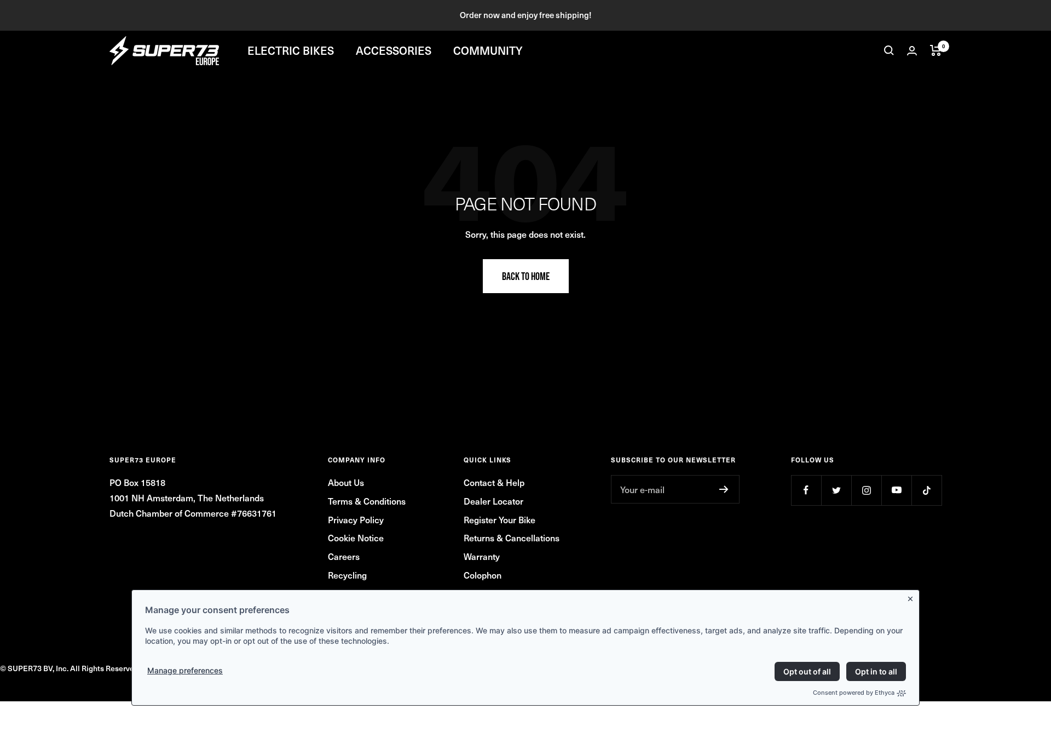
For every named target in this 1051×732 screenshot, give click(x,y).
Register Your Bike (499, 519)
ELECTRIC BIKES (290, 50)
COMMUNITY (488, 50)
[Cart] (936, 50)
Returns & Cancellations (511, 537)
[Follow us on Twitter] (836, 490)
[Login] (912, 50)
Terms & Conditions (367, 500)
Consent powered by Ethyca (853, 692)
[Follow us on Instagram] (866, 490)
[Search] (889, 50)
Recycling (347, 574)
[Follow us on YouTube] (896, 490)
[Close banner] (912, 596)
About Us (346, 482)
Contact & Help (494, 482)
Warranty (482, 556)
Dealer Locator (493, 500)
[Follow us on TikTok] (926, 490)
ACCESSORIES (393, 50)
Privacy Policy (356, 519)
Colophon (482, 574)
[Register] (724, 489)
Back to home (526, 276)
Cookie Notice (356, 537)
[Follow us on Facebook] (806, 490)
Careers (344, 556)
